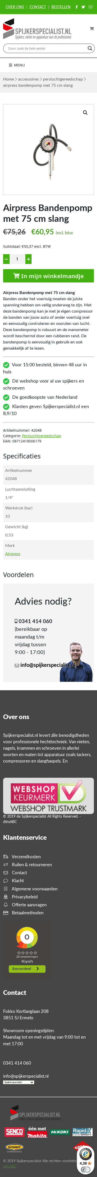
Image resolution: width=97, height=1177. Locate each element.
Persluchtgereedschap (63, 79)
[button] (85, 112)
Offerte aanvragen (29, 905)
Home (8, 79)
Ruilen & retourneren (31, 865)
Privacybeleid (24, 897)
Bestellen (61, 7)
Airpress (12, 554)
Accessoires (28, 79)
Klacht (17, 881)
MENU (19, 65)
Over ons (15, 7)
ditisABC (10, 1166)
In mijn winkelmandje (52, 276)
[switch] (85, 1169)
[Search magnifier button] (90, 48)
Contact (37, 7)
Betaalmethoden (27, 913)
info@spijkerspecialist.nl (47, 665)
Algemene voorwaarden (34, 889)
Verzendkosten (26, 857)
